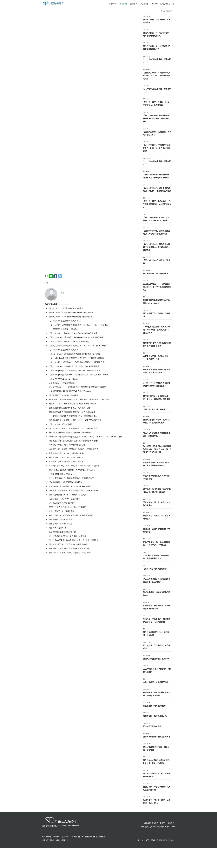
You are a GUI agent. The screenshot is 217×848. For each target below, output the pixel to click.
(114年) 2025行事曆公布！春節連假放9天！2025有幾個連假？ (74, 416)
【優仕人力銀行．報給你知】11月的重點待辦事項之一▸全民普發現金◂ (77, 362)
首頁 (162, 11)
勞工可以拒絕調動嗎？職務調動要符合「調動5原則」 (70, 433)
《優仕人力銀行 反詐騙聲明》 (61, 424)
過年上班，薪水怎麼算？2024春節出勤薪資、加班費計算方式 (73, 449)
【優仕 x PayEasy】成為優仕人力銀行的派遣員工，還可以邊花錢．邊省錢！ (79, 375)
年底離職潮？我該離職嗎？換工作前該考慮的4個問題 (70, 486)
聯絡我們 (171, 823)
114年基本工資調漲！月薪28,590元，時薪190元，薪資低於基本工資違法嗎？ (80, 399)
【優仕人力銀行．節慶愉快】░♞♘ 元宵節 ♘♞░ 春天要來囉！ (74, 333)
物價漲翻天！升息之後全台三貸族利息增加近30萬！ (70, 548)
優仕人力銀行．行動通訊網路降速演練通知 (66, 308)
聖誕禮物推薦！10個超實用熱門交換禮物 (65, 482)
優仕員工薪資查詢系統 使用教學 (62, 503)
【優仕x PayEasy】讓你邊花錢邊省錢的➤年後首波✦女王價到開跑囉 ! (77, 337)
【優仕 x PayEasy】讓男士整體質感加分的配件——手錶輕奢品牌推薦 (76, 358)
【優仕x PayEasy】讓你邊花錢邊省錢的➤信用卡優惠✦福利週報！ (75, 354)
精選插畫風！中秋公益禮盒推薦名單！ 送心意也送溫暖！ (72, 515)
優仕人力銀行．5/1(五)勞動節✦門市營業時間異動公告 (70, 317)
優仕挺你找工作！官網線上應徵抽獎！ (64, 395)
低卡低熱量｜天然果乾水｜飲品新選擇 (64, 499)
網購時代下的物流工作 (58, 528)
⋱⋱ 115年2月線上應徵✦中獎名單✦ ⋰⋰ (65, 329)
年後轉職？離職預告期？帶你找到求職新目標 (67, 445)
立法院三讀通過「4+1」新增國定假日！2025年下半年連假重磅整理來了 (78, 387)
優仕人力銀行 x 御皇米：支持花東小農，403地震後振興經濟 (73, 428)
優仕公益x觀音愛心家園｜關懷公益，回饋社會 (67, 536)
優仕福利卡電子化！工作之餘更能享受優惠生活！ (69, 544)
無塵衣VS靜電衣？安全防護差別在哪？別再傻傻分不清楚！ (72, 404)
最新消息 (169, 11)
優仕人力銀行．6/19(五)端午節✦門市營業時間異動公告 (71, 313)
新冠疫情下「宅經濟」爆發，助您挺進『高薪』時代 (70, 553)
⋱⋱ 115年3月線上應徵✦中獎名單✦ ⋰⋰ (65, 321)
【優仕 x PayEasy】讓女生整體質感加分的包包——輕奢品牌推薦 (74, 370)
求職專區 (147, 823)
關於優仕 (163, 823)
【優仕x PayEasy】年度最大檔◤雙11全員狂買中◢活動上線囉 (74, 366)
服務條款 (171, 840)
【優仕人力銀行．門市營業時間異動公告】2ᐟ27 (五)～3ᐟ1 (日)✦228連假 (78, 346)
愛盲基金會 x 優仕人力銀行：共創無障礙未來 (67, 453)
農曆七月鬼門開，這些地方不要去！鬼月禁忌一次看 (70, 408)
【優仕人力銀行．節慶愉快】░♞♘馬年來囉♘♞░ (68, 341)
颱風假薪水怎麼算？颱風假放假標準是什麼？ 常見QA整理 (72, 412)
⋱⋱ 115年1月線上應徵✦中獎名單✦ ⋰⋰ (65, 350)
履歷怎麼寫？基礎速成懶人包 (60, 524)
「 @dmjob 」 (65, 837)
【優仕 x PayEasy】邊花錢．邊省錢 (63, 379)
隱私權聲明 (163, 840)
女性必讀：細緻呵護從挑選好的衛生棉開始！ (67, 462)
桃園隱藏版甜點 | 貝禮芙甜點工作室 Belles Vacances (70, 391)
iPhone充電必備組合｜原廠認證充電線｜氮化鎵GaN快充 (71, 478)
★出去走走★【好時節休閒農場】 (62, 383)
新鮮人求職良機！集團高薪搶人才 (62, 532)
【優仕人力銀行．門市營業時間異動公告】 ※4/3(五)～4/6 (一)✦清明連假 (78, 325)
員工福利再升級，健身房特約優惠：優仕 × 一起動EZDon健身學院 (75, 420)
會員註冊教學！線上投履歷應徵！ (62, 511)
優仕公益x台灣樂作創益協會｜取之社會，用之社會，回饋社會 (74, 540)
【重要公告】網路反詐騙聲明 (60, 474)
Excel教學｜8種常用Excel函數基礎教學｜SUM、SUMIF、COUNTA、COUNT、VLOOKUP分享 (86, 437)
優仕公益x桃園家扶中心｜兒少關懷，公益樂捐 (67, 495)
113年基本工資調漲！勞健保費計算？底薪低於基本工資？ (72, 470)
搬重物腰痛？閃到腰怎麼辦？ (60, 519)
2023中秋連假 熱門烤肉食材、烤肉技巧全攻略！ (68, 507)
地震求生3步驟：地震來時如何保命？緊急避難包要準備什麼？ (74, 441)
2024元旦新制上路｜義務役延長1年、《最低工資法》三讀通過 (74, 466)
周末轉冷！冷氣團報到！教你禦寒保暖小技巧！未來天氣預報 (73, 490)
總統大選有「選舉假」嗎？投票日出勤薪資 (66, 457)
